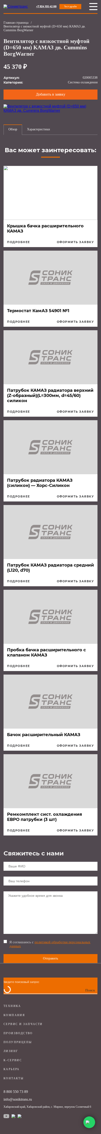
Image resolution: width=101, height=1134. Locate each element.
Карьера (12, 1069)
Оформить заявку (75, 242)
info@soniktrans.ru (18, 1099)
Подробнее (18, 242)
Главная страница (16, 22)
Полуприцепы (18, 1042)
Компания (14, 1015)
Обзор (12, 129)
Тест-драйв (70, 6)
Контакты (13, 1078)
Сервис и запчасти (23, 1024)
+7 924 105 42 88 (46, 6)
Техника (12, 1006)
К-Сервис (13, 1060)
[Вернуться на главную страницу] (16, 6)
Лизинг (11, 1051)
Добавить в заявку (50, 94)
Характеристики (38, 129)
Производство (18, 1033)
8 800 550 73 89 (16, 1092)
